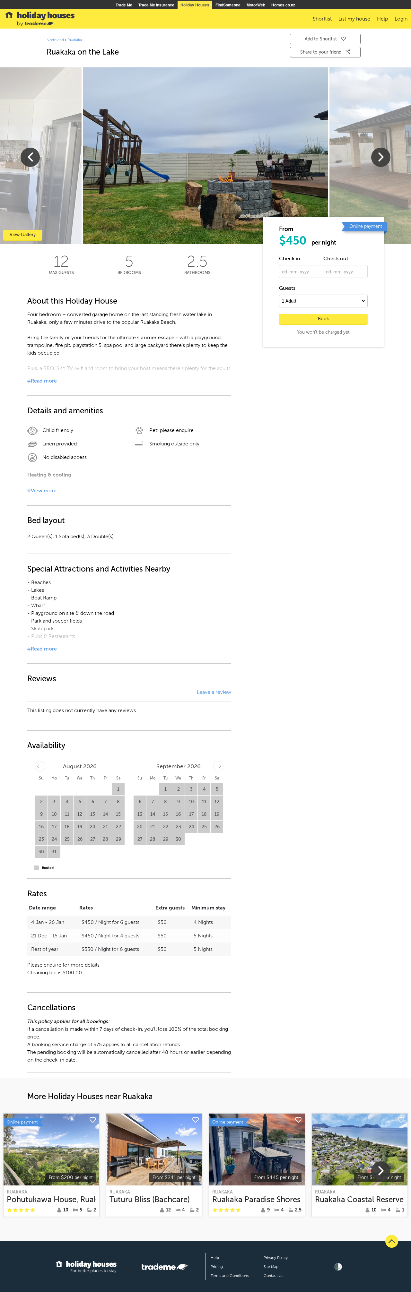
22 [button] (118, 826)
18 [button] (67, 826)
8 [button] (118, 801)
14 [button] (105, 814)
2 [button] (41, 801)
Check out (335, 259)
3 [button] (54, 801)
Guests (287, 288)
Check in (289, 259)
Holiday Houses (194, 5)
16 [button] (41, 826)
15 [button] (118, 814)
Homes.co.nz (283, 5)
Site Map (271, 1266)
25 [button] (67, 839)
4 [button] (67, 801)
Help (215, 1257)
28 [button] (105, 839)
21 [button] (105, 826)
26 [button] (80, 839)
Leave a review (214, 692)
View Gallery (23, 234)
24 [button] (54, 839)
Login (401, 19)
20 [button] (92, 826)
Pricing (217, 1266)
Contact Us (273, 1275)
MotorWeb (256, 5)
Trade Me (124, 5)
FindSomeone (227, 5)
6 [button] (93, 801)
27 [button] (92, 839)
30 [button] (41, 851)
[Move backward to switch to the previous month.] (40, 766)
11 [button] (67, 814)
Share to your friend (321, 52)
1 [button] (118, 789)
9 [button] (41, 814)
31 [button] (54, 851)
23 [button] (41, 839)
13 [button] (92, 814)
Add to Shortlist (321, 39)
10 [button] (54, 814)
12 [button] (79, 814)
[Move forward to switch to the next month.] (218, 766)
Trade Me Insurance (156, 5)
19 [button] (79, 826)
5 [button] (80, 801)
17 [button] (54, 826)
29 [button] (118, 839)
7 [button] (105, 801)
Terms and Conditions (230, 1275)
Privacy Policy (276, 1257)
